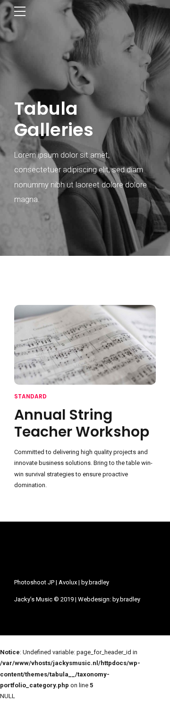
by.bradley (95, 582)
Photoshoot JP (34, 582)
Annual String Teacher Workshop (81, 423)
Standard (30, 396)
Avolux (68, 582)
